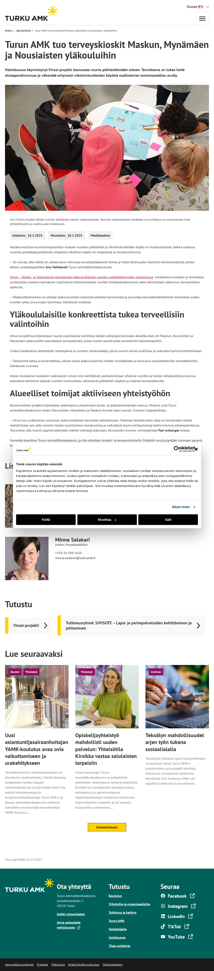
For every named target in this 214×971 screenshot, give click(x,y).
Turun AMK (117, 921)
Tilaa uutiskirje (119, 946)
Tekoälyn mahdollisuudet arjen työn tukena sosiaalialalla (174, 742)
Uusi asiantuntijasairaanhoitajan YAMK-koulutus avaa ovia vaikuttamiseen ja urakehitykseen (36, 749)
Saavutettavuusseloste (19, 964)
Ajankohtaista (23, 30)
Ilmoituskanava (112, 964)
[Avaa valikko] (202, 18)
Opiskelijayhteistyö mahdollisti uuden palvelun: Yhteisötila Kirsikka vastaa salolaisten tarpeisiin (106, 749)
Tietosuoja (58, 964)
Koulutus (115, 896)
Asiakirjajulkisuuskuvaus (83, 964)
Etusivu (9, 30)
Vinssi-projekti (26, 625)
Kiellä (46, 519)
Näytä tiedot (181, 507)
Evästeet (42, 964)
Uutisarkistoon (107, 827)
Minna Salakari (72, 540)
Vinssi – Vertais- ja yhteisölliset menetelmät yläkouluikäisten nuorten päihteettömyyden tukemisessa (81, 277)
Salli (168, 519)
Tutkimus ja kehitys (122, 912)
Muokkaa (104, 519)
